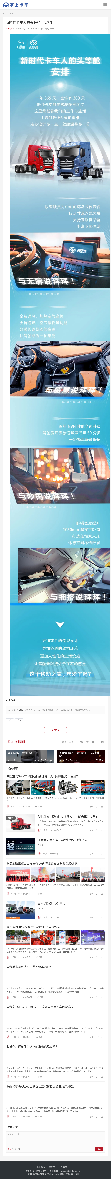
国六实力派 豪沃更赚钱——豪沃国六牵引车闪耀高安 (40, 1007)
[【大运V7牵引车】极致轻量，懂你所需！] (20, 846)
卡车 (9, 720)
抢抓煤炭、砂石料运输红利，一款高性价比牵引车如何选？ (71, 816)
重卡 (52, 28)
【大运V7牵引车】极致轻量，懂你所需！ (64, 840)
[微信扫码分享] (81, 742)
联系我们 (41, 1166)
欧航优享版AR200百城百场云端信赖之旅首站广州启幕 (41, 1086)
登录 (9, 1149)
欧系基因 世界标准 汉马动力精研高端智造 (33, 927)
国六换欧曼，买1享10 (51, 903)
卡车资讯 (45, 28)
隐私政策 (53, 1166)
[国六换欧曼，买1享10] (20, 910)
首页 (4, 13)
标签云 (64, 1166)
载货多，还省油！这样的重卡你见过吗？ (32, 1047)
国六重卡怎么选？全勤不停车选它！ (29, 967)
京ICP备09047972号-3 (38, 1173)
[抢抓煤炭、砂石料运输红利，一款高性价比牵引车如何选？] (20, 823)
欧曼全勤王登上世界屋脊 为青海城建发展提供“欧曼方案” (42, 863)
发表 (99, 1149)
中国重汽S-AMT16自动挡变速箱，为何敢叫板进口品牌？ (42, 776)
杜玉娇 (9, 28)
